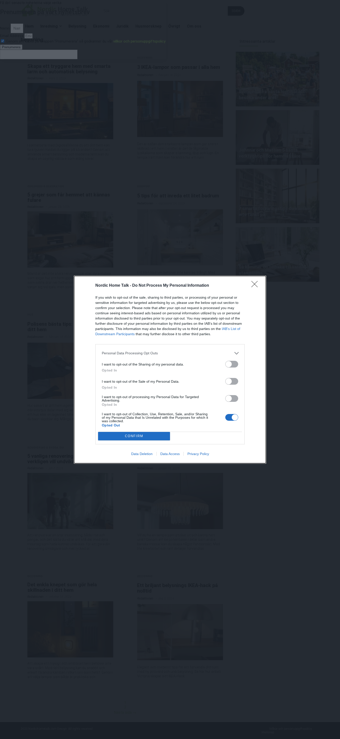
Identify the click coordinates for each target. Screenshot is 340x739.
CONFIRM (134, 436)
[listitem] (170, 353)
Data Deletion (142, 454)
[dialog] (170, 369)
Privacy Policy (198, 454)
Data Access (170, 454)
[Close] (256, 285)
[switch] (231, 364)
